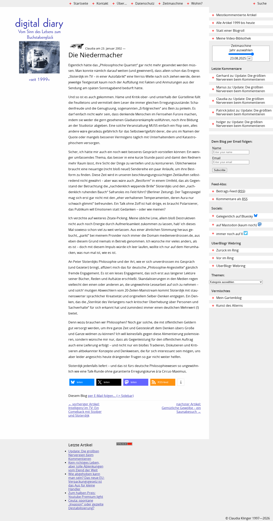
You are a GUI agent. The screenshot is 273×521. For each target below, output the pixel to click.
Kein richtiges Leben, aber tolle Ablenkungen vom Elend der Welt (85, 466)
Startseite (81, 3)
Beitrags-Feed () (230, 191)
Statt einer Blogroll (230, 31)
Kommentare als (232, 199)
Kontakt (102, 3)
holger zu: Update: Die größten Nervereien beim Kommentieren (240, 124)
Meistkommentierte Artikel (236, 15)
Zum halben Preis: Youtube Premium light (85, 495)
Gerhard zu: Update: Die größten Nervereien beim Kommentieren (241, 77)
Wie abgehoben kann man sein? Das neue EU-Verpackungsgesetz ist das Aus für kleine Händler (86, 481)
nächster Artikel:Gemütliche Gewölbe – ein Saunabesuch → (181, 408)
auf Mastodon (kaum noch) (237, 225)
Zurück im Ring (227, 250)
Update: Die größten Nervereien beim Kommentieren (83, 455)
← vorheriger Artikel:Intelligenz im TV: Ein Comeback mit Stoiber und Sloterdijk (85, 409)
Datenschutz (144, 3)
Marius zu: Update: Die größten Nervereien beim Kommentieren (240, 89)
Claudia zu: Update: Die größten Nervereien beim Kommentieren (240, 101)
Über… (122, 3)
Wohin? (196, 3)
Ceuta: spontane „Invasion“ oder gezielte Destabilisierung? (86, 504)
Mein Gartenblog (229, 298)
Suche (262, 3)
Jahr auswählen (241, 50)
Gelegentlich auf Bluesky (235, 216)
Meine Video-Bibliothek (233, 38)
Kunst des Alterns (229, 305)
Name (216, 148)
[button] (81, 382)
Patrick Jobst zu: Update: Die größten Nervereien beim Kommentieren (244, 112)
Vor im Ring (225, 258)
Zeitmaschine (173, 3)
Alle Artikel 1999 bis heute (235, 23)
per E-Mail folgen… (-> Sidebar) (111, 396)
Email (216, 158)
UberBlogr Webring (230, 266)
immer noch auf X (230, 234)
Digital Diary (34, 67)
